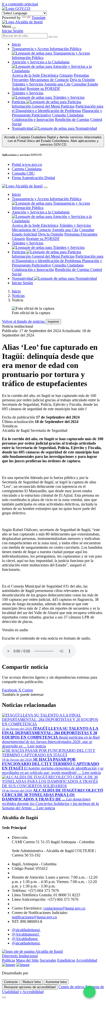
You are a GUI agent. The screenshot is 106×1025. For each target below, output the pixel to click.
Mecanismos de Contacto (49, 80)
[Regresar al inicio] (22, 22)
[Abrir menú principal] (14, 27)
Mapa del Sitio (27, 960)
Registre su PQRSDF (43, 88)
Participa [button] (18, 102)
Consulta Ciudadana (68, 115)
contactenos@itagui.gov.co (64, 908)
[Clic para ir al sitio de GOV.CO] (23, 965)
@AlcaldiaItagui (25, 939)
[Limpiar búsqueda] (51, 37)
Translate (39, 17)
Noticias (18, 296)
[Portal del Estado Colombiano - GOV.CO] (16, 8)
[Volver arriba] (4, 997)
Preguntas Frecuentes (80, 234)
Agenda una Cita (57, 84)
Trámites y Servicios (27, 84)
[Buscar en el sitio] (55, 37)
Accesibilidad (86, 960)
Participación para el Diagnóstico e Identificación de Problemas (57, 108)
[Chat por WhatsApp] (89, 992)
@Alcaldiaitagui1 (26, 934)
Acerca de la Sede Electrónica (35, 75)
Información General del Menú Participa (43, 106)
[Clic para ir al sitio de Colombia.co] (8, 965)
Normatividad (23, 128)
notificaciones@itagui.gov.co (34, 917)
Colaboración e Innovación (33, 119)
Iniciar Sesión (12, 31)
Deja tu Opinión (82, 80)
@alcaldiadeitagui (26, 930)
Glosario (66, 75)
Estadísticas (66, 960)
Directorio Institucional (20, 956)
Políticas (8, 960)
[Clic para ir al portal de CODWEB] (40, 973)
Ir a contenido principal (20, 4)
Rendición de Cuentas (72, 119)
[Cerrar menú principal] (46, 187)
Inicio (16, 44)
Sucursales (48, 960)
